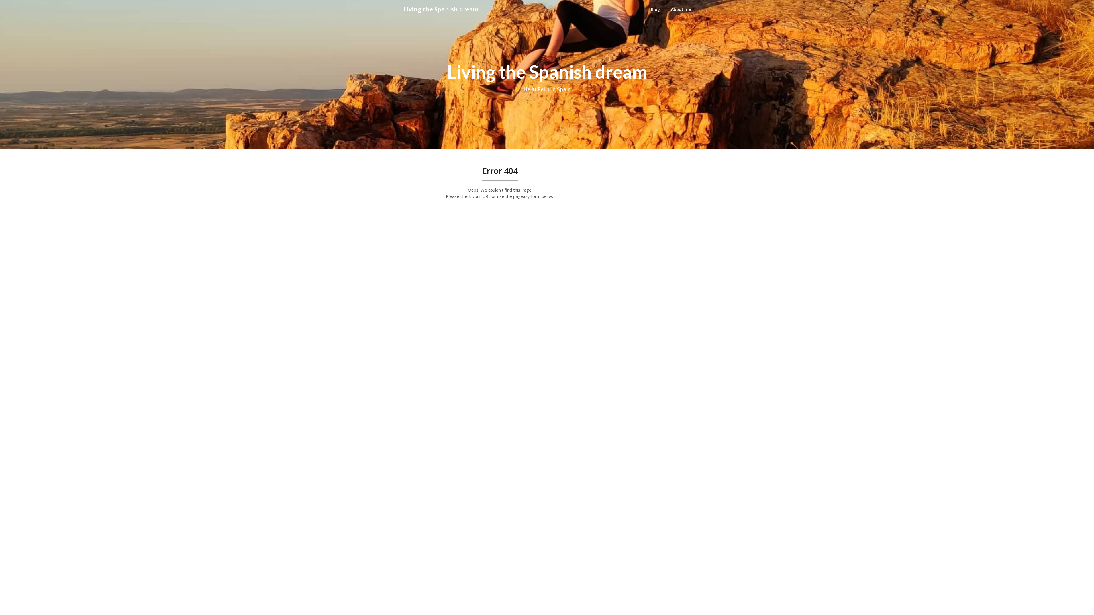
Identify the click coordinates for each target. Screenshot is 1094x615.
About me (681, 9)
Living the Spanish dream (441, 9)
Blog (655, 9)
